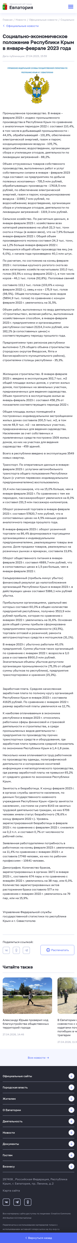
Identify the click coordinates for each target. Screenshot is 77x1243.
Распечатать (60, 950)
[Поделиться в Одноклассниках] (16, 951)
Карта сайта (11, 1190)
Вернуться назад (40, 1238)
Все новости (36, 1057)
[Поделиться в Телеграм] (26, 951)
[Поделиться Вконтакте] (6, 951)
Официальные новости (22, 26)
